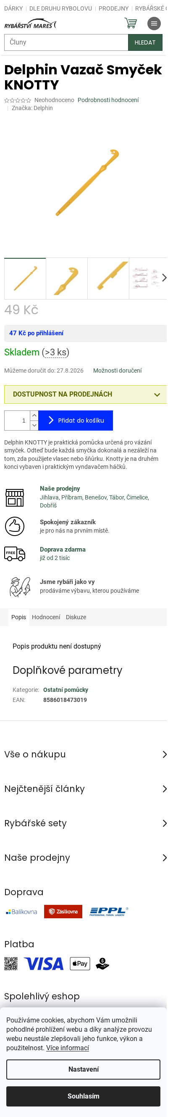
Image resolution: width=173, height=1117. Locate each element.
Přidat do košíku (81, 420)
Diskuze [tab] (76, 617)
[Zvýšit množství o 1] (34, 416)
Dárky (13, 8)
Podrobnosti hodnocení (108, 100)
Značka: (32, 108)
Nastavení (83, 1069)
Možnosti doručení (117, 370)
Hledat (145, 42)
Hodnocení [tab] (46, 617)
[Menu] (154, 23)
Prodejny (113, 8)
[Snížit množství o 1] (34, 425)
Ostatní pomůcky (65, 689)
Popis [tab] (18, 617)
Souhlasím (84, 1096)
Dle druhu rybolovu (60, 8)
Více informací (67, 1048)
